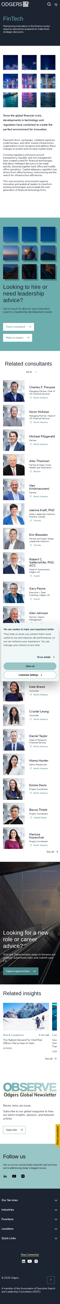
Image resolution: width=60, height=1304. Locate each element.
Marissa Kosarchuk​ (36, 836)
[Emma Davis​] (14, 789)
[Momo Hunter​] (14, 764)
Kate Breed (37, 686)
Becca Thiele (38, 809)
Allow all (30, 666)
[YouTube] (14, 1176)
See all (50, 852)
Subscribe (11, 1130)
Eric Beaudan (38, 534)
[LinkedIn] (5, 1176)
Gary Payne (37, 588)
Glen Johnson (38, 613)
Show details (43, 657)
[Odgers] (15, 5)
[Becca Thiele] (14, 813)
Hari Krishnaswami (39, 487)
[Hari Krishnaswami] (14, 489)
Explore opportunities (18, 971)
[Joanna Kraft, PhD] (14, 514)
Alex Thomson (39, 461)
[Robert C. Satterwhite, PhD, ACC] (14, 563)
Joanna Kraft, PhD (41, 510)
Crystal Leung (39, 711)
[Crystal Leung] (14, 715)
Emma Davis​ (38, 785)
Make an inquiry (14, 337)
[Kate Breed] (14, 690)
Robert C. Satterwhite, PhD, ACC (41, 562)
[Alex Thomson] (14, 465)
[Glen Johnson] (14, 617)
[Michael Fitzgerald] (14, 440)
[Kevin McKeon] (14, 415)
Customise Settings (28, 675)
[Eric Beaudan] (14, 538)
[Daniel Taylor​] (14, 740)
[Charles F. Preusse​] (14, 391)
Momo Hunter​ (38, 760)
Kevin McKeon (39, 411)
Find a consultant (15, 327)
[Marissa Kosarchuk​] (14, 838)
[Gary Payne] (14, 592)
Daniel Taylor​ (38, 736)
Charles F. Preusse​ (42, 387)
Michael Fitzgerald (42, 436)
